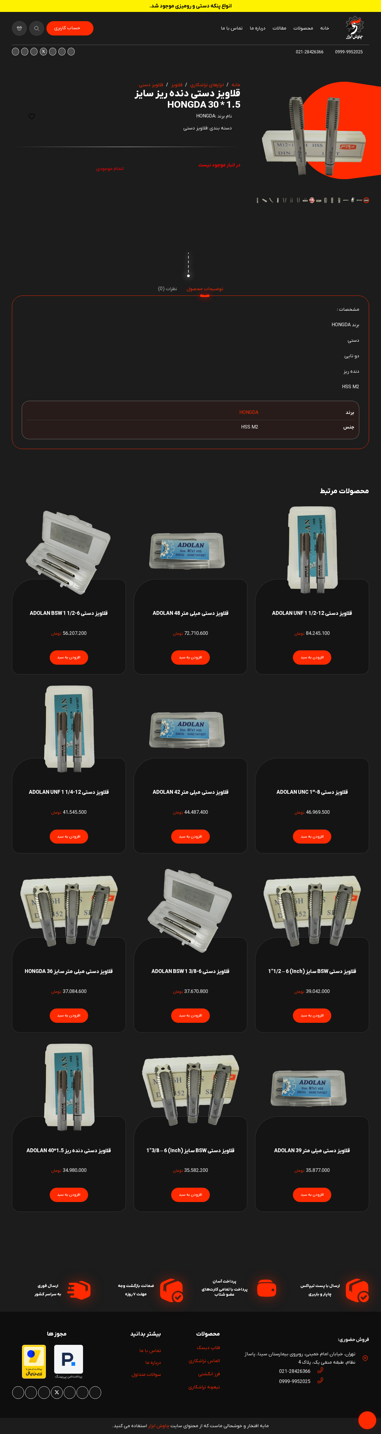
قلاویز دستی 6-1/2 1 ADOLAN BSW (69, 613)
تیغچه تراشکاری (204, 1387)
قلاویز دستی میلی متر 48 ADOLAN (191, 613)
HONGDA (205, 117)
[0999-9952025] (317, 1382)
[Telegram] (15, 51)
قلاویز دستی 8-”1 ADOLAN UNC (312, 792)
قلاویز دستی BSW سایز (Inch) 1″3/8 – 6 (190, 1150)
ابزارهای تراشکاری (207, 85)
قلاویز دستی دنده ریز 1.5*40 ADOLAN (68, 1150)
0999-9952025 (294, 1382)
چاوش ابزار (158, 1426)
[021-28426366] (317, 1372)
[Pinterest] (52, 51)
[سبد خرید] (19, 28)
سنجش (17, 116)
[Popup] (36, 28)
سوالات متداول (146, 1375)
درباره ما (153, 1363)
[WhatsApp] (61, 51)
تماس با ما (150, 1351)
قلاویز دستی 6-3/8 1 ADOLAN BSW (190, 971)
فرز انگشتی (209, 1374)
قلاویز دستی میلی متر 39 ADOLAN (312, 1150)
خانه (236, 85)
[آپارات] (24, 51)
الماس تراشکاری (204, 1361)
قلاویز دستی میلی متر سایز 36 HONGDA (69, 971)
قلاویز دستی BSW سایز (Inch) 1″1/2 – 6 (312, 971)
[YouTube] (34, 51)
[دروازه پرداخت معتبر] (34, 1377)
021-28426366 (294, 1372)
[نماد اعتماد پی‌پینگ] (68, 1378)
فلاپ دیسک (208, 1348)
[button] (264, 91)
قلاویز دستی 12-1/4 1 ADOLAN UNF (69, 792)
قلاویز (176, 85)
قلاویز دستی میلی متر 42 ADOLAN (191, 792)
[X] (43, 51)
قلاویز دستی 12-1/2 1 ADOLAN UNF (312, 613)
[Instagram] (71, 51)
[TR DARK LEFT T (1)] (354, 28)
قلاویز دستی (151, 85)
